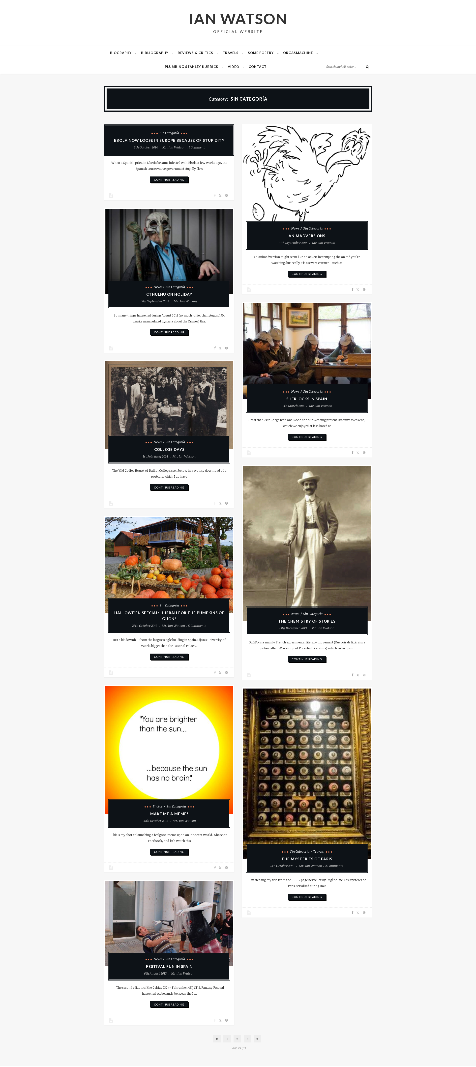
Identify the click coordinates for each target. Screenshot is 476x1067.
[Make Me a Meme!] (169, 750)
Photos (158, 806)
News (295, 228)
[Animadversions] (307, 180)
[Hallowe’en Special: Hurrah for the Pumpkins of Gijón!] (169, 565)
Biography (121, 53)
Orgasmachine (298, 53)
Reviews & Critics (195, 53)
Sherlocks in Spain (306, 399)
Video (233, 67)
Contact (258, 67)
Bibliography (154, 53)
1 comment (197, 147)
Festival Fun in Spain (169, 966)
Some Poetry (261, 53)
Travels (230, 53)
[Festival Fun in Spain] (169, 923)
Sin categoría (169, 133)
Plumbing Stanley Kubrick (191, 67)
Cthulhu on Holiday (169, 294)
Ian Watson (238, 19)
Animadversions (307, 235)
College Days (169, 449)
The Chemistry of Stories (306, 621)
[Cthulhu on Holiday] (169, 251)
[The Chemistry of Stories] (307, 543)
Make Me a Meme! (169, 813)
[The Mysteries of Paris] (307, 774)
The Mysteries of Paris (306, 859)
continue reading (169, 179)
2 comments (334, 866)
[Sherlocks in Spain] (307, 351)
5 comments (197, 625)
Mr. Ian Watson (173, 147)
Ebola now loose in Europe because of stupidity (169, 140)
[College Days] (169, 405)
